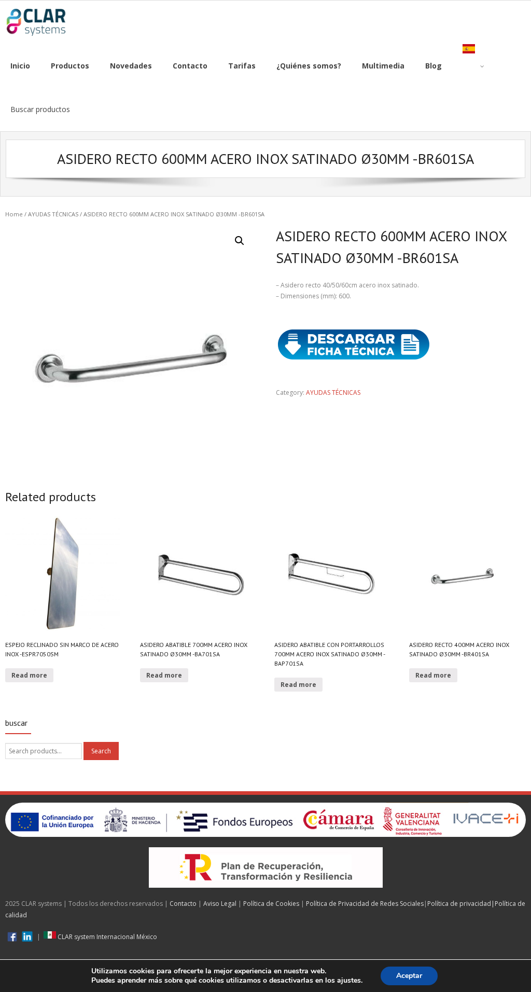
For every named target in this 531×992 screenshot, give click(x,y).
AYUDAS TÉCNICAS (53, 214)
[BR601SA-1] (130, 350)
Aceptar (409, 976)
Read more (29, 675)
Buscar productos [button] (40, 109)
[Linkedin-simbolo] (27, 936)
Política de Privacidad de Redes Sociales (365, 903)
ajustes (349, 980)
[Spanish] (473, 66)
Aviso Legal (219, 903)
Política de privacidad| (461, 903)
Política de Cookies (271, 903)
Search (101, 751)
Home (14, 214)
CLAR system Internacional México (106, 936)
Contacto (183, 903)
